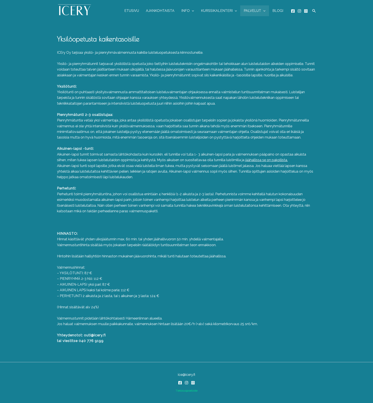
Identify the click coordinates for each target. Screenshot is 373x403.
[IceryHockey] (306, 11)
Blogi (277, 11)
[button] (192, 10)
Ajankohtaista (160, 11)
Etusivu (131, 11)
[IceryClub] (293, 11)
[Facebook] (180, 383)
